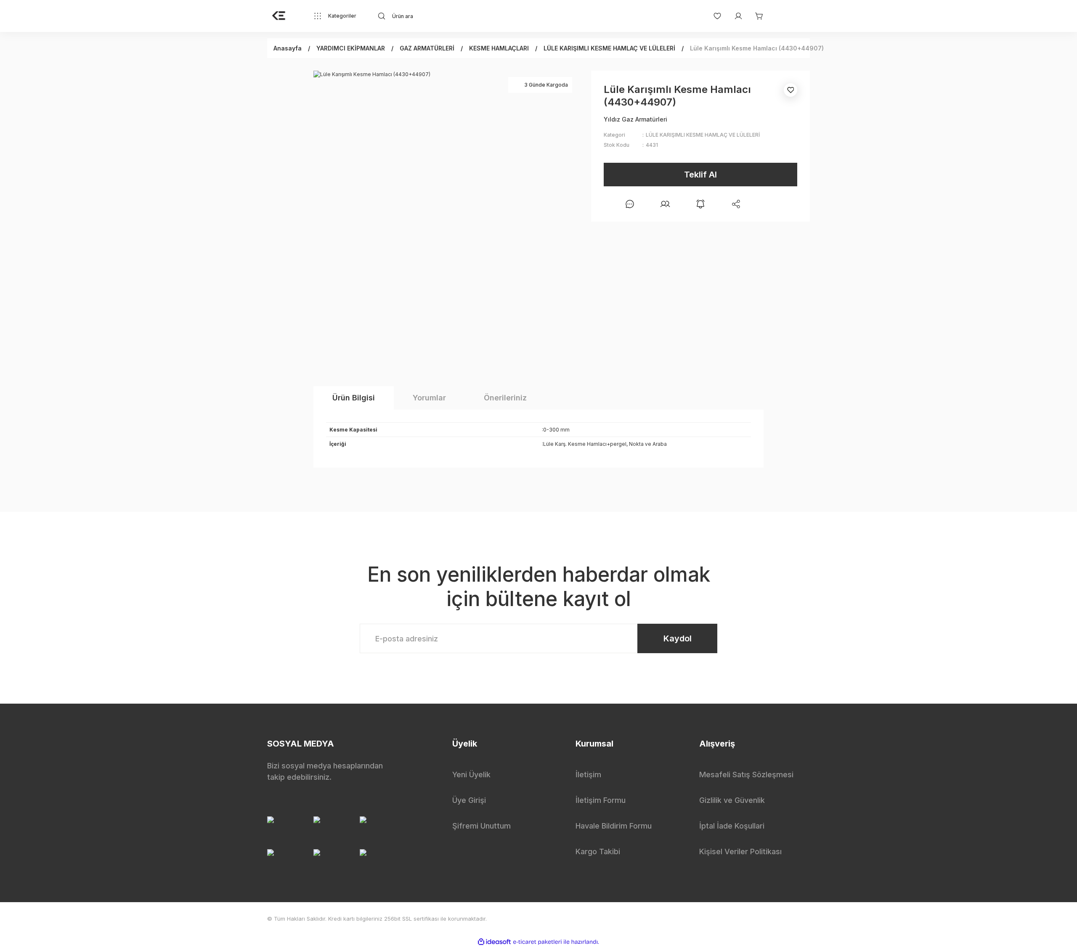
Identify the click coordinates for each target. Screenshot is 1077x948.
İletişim (588, 774)
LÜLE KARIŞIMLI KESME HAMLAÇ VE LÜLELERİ (703, 135)
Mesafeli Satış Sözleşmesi (746, 774)
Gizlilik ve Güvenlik (732, 800)
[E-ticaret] (537, 941)
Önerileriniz (505, 397)
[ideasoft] (494, 942)
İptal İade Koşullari (731, 825)
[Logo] (279, 16)
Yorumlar (429, 397)
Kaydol (677, 638)
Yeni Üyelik (471, 774)
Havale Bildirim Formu (614, 825)
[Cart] (755, 16)
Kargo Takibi (598, 851)
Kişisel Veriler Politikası (740, 851)
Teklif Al (700, 174)
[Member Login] (734, 16)
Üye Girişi (469, 800)
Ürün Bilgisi (353, 397)
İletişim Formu (601, 800)
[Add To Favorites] (790, 90)
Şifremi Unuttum (481, 825)
